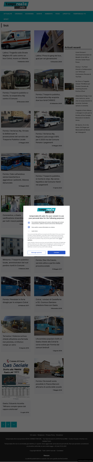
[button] (46, 231)
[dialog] (46, 231)
